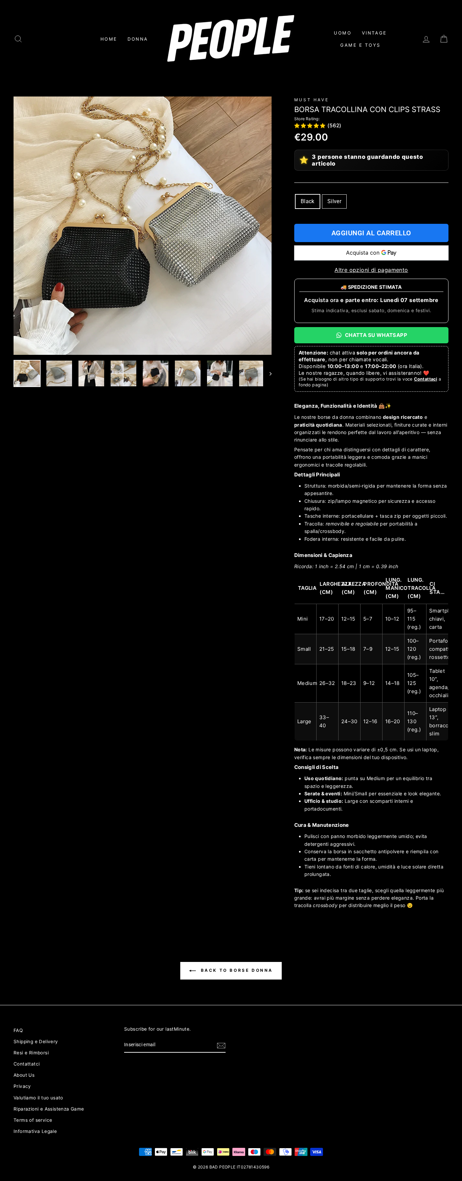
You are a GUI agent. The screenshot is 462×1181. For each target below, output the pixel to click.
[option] (143, 225)
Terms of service (33, 1120)
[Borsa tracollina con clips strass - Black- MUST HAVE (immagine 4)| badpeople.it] (123, 373)
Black (308, 201)
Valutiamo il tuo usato (38, 1097)
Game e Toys (360, 45)
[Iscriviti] (221, 1045)
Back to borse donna (236, 970)
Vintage (374, 33)
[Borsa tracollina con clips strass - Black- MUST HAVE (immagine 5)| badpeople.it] (155, 373)
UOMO (342, 33)
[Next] (267, 373)
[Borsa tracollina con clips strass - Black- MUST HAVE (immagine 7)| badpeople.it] (220, 373)
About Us (24, 1075)
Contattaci (425, 379)
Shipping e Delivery (36, 1041)
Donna (138, 39)
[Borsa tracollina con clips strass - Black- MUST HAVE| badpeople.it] (143, 225)
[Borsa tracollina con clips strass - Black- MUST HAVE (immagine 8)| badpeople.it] (252, 373)
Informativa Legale (35, 1131)
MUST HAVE (311, 99)
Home (108, 39)
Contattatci (27, 1064)
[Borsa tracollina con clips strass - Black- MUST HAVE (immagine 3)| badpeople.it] (91, 373)
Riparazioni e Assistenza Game (49, 1109)
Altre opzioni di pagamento (371, 269)
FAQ (18, 1030)
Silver (334, 201)
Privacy (22, 1086)
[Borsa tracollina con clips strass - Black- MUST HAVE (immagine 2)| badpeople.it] (59, 373)
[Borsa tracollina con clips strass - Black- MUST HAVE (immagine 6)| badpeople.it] (188, 373)
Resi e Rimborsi (31, 1052)
